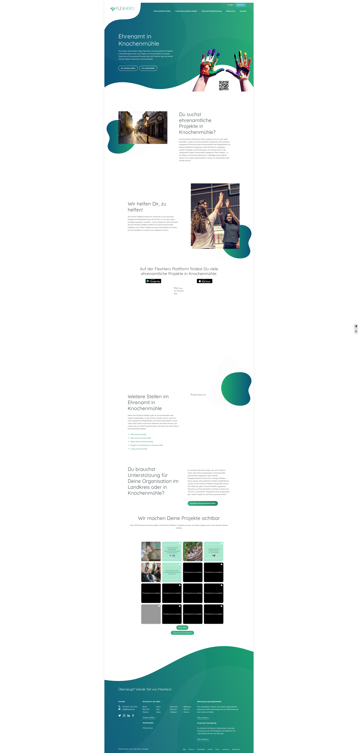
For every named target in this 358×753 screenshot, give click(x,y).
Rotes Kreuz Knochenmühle (140, 438)
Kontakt (243, 11)
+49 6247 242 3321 (130, 706)
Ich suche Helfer (148, 68)
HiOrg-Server (148, 728)
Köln (158, 709)
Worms (186, 712)
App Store (205, 281)
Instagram (124, 715)
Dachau (145, 712)
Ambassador (201, 749)
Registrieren (240, 5)
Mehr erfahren (202, 718)
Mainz (158, 712)
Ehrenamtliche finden (162, 11)
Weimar (187, 709)
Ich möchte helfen (128, 68)
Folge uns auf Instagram (182, 633)
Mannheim (174, 707)
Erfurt (158, 707)
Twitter (119, 715)
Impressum (225, 749)
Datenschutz (236, 749)
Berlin (145, 707)
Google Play (153, 281)
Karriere (210, 749)
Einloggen (230, 5)
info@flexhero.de (128, 709)
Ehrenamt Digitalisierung (212, 11)
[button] (151, 551)
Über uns (191, 749)
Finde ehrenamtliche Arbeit (186, 11)
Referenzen (230, 11)
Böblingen (187, 707)
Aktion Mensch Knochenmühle (141, 441)
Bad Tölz (146, 709)
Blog (184, 749)
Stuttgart (173, 712)
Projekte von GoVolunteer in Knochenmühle (146, 445)
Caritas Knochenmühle (138, 449)
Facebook (133, 715)
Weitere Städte (148, 717)
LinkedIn (128, 715)
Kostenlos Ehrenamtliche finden (203, 503)
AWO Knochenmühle (138, 434)
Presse (217, 749)
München (173, 709)
